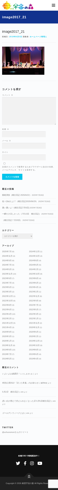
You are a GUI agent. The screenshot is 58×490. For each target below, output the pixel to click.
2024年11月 (7, 256)
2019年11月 (7, 345)
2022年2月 (7, 318)
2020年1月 (7, 341)
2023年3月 (7, 292)
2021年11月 (34, 323)
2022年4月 (7, 314)
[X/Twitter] (18, 463)
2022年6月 (7, 309)
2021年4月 (7, 327)
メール (6, 141)
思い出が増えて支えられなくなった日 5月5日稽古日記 (26, 401)
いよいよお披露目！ (11, 374)
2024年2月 (34, 269)
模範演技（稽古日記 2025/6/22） (16, 195)
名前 (5, 129)
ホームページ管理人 (38, 37)
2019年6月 (34, 354)
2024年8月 (34, 260)
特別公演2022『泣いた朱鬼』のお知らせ (20, 383)
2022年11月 (34, 296)
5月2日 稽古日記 (10, 392)
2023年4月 (34, 287)
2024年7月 (7, 265)
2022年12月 (7, 296)
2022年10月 (7, 301)
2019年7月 (7, 354)
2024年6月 (34, 265)
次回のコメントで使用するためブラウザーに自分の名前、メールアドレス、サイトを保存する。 (28, 168)
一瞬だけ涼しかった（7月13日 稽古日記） (21, 214)
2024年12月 (34, 251)
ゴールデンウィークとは (13, 413)
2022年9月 (34, 301)
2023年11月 (7, 274)
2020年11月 (34, 327)
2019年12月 (34, 341)
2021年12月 (7, 323)
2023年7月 (7, 283)
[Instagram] (32, 463)
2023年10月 (34, 274)
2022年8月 (7, 305)
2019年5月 (7, 359)
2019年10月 (34, 345)
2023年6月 (34, 283)
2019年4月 (34, 359)
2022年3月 (34, 314)
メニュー (53, 5)
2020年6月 (34, 332)
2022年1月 (34, 318)
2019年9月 (7, 350)
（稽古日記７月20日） (12, 220)
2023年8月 (34, 278)
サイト (5, 152)
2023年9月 (7, 278)
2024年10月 (34, 256)
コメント (7, 95)
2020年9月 (7, 332)
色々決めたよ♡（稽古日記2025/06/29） (20, 201)
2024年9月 (7, 260)
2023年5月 (7, 287)
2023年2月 (34, 292)
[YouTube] (39, 463)
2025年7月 (7, 251)
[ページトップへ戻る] (29, 477)
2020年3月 (7, 336)
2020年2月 (34, 336)
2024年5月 (7, 269)
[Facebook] (25, 463)
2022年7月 (34, 305)
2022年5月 (34, 309)
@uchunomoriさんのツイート (15, 432)
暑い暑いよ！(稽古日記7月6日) (15, 208)
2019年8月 (34, 350)
